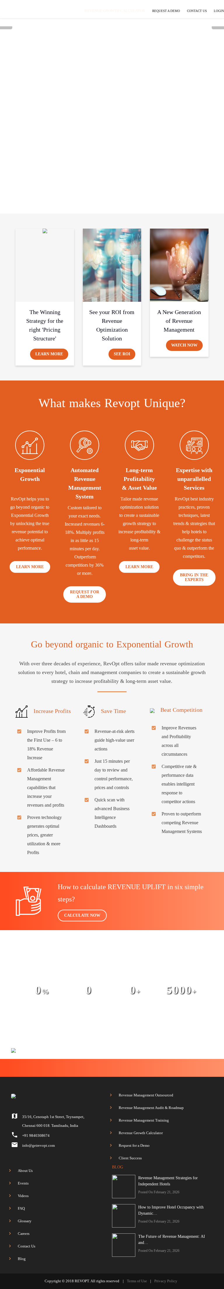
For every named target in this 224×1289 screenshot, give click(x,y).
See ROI (122, 354)
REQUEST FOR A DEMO (84, 594)
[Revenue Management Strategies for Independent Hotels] (123, 1186)
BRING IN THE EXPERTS (194, 577)
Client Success (130, 1158)
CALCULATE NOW (82, 915)
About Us (25, 1170)
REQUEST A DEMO (166, 11)
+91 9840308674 (36, 1135)
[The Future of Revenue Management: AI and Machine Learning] (123, 1245)
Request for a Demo (134, 1145)
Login (219, 11)
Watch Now (184, 345)
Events (23, 1183)
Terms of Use (137, 1281)
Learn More (49, 354)
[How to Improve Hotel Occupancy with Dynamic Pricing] (123, 1216)
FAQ (21, 1208)
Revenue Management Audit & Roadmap (151, 1107)
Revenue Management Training (144, 1120)
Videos (23, 1196)
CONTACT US (197, 11)
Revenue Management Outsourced (146, 1095)
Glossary (25, 1221)
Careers (23, 1233)
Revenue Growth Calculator (141, 1133)
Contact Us (26, 1246)
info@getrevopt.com (38, 1145)
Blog (22, 1259)
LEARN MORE (30, 567)
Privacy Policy (165, 1281)
